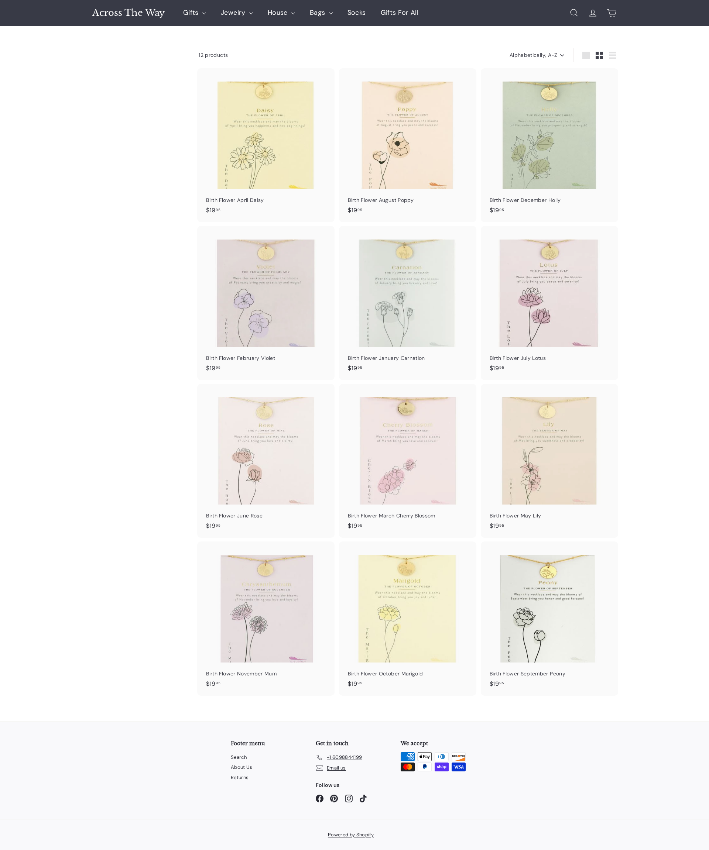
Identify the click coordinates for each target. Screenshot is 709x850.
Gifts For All (400, 12)
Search (239, 757)
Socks (356, 12)
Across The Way (128, 13)
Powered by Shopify (351, 835)
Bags (318, 12)
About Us (242, 767)
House (279, 12)
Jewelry (234, 12)
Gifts (192, 12)
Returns (240, 777)
